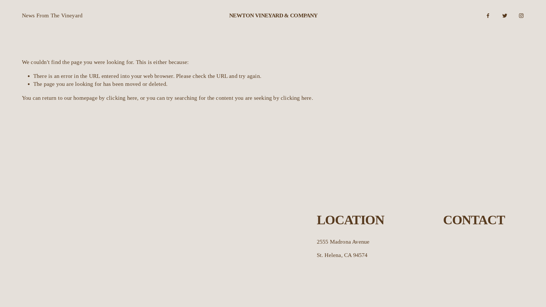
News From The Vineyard (52, 15)
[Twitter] (505, 15)
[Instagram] (521, 15)
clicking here (121, 98)
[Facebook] (488, 15)
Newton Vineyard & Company (273, 15)
